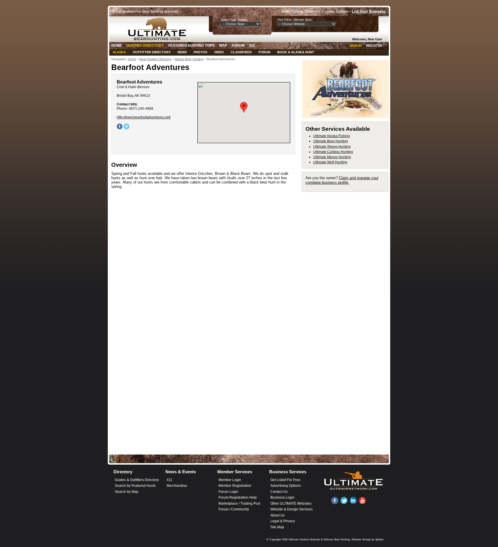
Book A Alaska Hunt (295, 52)
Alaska (119, 52)
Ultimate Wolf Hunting (330, 162)
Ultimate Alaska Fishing (331, 136)
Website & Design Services (291, 509)
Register (374, 45)
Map (223, 45)
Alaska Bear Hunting (189, 59)
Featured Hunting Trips (191, 45)
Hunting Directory (145, 45)
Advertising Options (285, 486)
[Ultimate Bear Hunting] (158, 28)
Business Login (282, 497)
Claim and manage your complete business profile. (341, 180)
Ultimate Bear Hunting (330, 141)
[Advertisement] (347, 281)
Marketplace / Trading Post (239, 503)
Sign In (355, 45)
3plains (379, 539)
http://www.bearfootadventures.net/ (144, 117)
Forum (238, 45)
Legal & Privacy (282, 521)
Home (117, 45)
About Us (277, 515)
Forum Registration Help (237, 497)
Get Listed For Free (285, 480)
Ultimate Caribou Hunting (333, 152)
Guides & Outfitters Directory (137, 480)
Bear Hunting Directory (155, 59)
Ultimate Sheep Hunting (332, 147)
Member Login (229, 480)
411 (252, 45)
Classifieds (241, 52)
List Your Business (369, 11)
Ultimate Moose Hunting (332, 157)
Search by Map (126, 492)
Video (219, 52)
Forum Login (228, 492)
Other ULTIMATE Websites (291, 503)
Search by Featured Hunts (135, 486)
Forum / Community (233, 509)
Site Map (277, 527)
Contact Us (279, 492)
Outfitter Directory (152, 52)
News (182, 52)
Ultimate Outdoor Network (304, 539)
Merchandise (177, 486)
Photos (200, 52)
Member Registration (234, 486)
